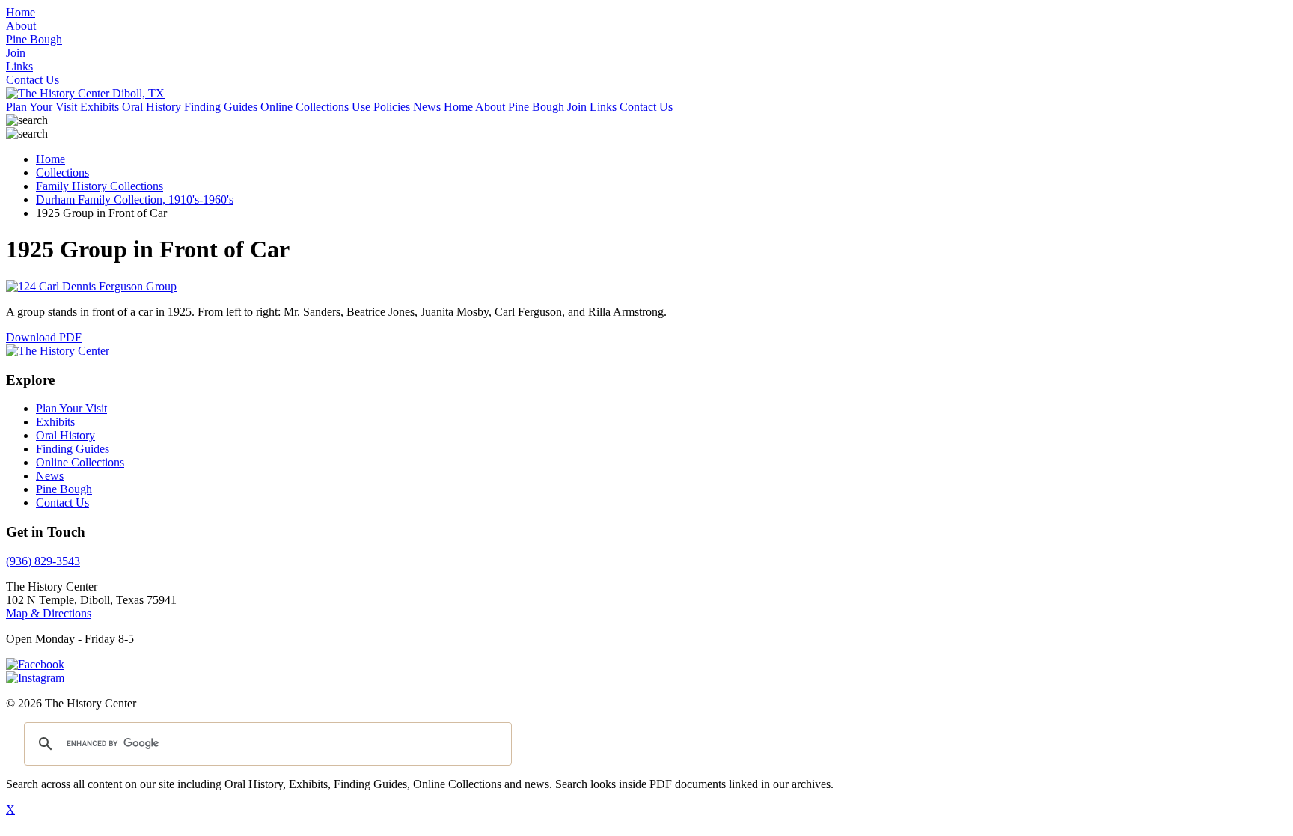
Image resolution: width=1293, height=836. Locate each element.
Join (577, 106)
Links (603, 106)
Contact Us (646, 106)
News (427, 106)
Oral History (151, 106)
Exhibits (99, 106)
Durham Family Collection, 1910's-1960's (134, 199)
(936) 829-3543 (43, 561)
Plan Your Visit (41, 106)
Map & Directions (48, 613)
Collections (62, 172)
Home (458, 106)
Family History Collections (99, 186)
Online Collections (304, 106)
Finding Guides (220, 106)
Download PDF (44, 337)
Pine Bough (536, 106)
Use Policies (381, 106)
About (490, 106)
